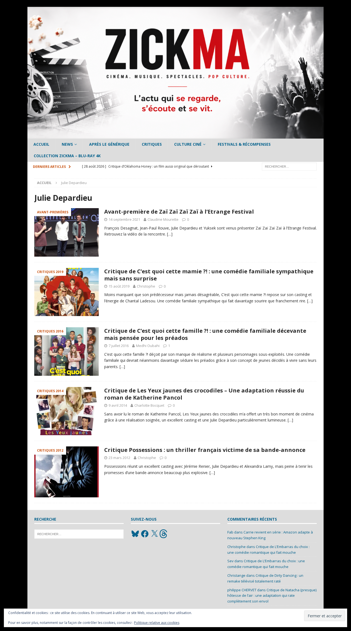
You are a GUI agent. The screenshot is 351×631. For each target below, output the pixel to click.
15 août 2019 (119, 286)
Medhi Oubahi (148, 345)
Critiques (152, 144)
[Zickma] (175, 135)
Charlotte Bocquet (149, 405)
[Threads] (164, 533)
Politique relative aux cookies (156, 622)
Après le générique (109, 144)
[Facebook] (144, 533)
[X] (154, 533)
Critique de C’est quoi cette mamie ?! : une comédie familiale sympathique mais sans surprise (208, 275)
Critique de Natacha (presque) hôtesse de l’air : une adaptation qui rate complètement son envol (271, 595)
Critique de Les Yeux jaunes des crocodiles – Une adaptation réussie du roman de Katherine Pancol (204, 394)
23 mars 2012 (119, 457)
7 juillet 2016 (119, 345)
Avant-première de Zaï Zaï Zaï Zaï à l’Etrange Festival (179, 211)
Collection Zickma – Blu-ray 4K (67, 155)
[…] (169, 234)
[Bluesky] (135, 533)
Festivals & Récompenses (244, 144)
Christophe (146, 286)
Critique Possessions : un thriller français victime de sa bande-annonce (204, 450)
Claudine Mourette (163, 219)
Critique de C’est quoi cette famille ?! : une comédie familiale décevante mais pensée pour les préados (205, 334)
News (67, 144)
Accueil (41, 144)
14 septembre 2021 (124, 219)
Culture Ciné (188, 144)
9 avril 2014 (118, 405)
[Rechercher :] (289, 166)
